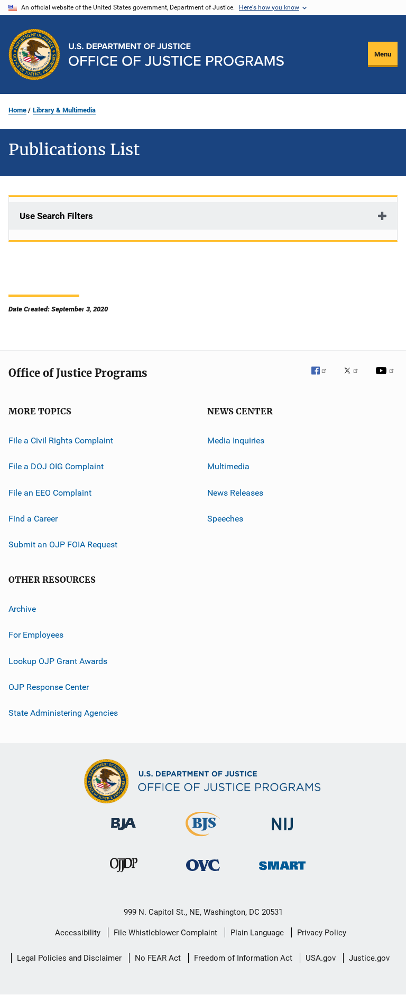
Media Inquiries (235, 440)
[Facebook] (323, 378)
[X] (354, 378)
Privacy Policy (321, 932)
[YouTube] (386, 378)
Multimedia (228, 466)
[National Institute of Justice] (282, 832)
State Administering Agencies (63, 713)
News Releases (235, 493)
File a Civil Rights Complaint (60, 440)
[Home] (176, 54)
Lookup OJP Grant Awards (57, 661)
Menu (382, 54)
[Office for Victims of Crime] (203, 872)
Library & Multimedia (64, 110)
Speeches (225, 519)
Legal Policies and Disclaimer (69, 958)
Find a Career (33, 519)
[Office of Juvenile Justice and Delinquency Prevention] (123, 874)
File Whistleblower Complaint (165, 932)
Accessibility (77, 932)
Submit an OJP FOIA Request (62, 544)
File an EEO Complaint (49, 493)
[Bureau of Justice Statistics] (203, 838)
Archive (22, 609)
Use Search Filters (56, 216)
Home (17, 110)
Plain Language (257, 932)
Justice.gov (369, 958)
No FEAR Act (158, 958)
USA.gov (321, 958)
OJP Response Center (48, 687)
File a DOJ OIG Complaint (56, 466)
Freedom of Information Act (243, 958)
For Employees (35, 635)
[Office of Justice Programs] (34, 54)
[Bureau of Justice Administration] (123, 832)
